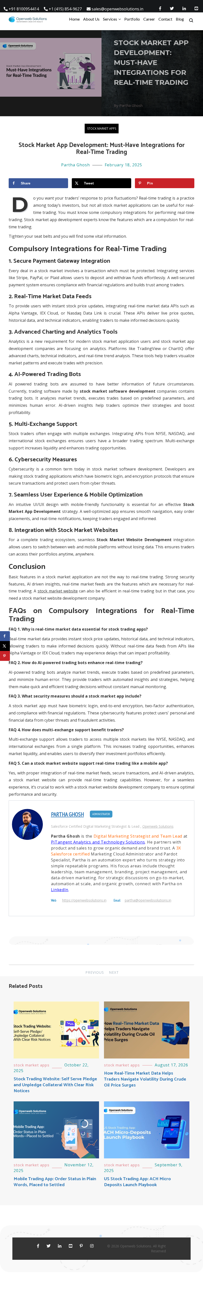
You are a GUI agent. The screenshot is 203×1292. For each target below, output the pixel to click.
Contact (165, 19)
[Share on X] (5, 646)
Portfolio (132, 19)
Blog (180, 19)
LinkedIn (60, 889)
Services (110, 19)
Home (74, 19)
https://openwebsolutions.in (84, 900)
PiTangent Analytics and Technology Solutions (98, 842)
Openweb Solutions (158, 826)
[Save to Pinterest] (5, 656)
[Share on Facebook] (5, 636)
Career (149, 19)
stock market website (58, 591)
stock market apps (101, 128)
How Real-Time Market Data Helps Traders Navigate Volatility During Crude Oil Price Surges (145, 1079)
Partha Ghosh (75, 165)
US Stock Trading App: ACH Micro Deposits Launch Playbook (137, 1182)
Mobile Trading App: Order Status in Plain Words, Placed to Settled (55, 1182)
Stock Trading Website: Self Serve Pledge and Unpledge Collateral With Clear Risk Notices (55, 1085)
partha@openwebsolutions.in (148, 900)
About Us (91, 19)
